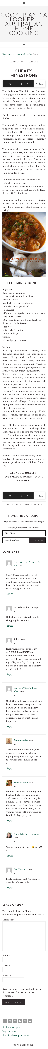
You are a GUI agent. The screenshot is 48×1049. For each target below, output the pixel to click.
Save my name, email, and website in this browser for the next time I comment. (21, 992)
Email (6, 965)
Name (6, 955)
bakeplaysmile (21, 782)
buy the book (9, 1031)
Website (6, 975)
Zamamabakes (21, 740)
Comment (8, 920)
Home (4, 54)
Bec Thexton (20, 869)
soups (40, 504)
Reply (10, 594)
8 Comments (32, 62)
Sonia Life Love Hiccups (26, 834)
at (15, 569)
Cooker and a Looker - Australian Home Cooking (24, 23)
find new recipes (11, 1027)
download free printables (15, 1035)
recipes (12, 54)
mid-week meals (24, 54)
